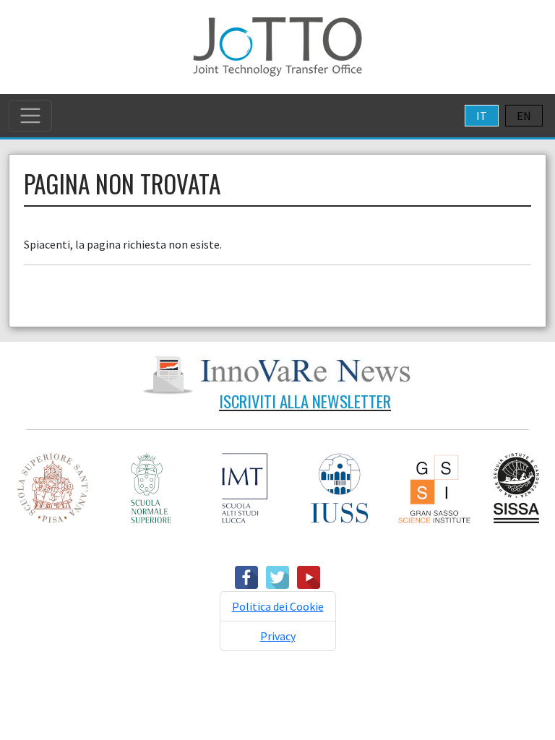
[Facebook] (246, 576)
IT (481, 115)
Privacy (278, 636)
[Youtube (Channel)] (308, 576)
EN (524, 115)
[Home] (277, 45)
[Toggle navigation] (30, 116)
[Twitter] (277, 576)
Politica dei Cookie (278, 606)
